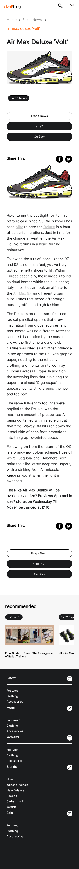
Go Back (39, 136)
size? (39, 126)
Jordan (11, 807)
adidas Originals (17, 784)
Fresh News (32, 19)
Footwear (13, 617)
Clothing (12, 696)
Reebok (12, 796)
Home (12, 19)
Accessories (15, 701)
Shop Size (39, 563)
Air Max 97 (22, 293)
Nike (19, 227)
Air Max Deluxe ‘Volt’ (23, 28)
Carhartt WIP (15, 801)
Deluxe (49, 227)
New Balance (15, 790)
